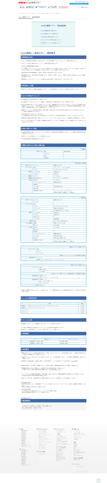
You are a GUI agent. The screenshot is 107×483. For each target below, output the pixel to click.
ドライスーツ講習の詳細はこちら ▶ (30, 65)
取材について (76, 453)
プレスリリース (77, 449)
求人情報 (75, 445)
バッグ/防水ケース (60, 449)
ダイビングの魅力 (42, 430)
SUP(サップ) (59, 455)
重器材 (59, 434)
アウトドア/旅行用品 (61, 458)
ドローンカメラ (60, 451)
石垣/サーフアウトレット (26, 446)
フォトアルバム (42, 454)
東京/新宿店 (23, 433)
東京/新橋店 (23, 434)
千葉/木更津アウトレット (26, 445)
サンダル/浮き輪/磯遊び (61, 447)
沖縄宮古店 (23, 443)
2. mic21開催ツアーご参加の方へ (49, 33)
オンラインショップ (60, 429)
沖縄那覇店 (23, 440)
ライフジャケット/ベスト (62, 442)
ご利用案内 (76, 439)
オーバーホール (77, 430)
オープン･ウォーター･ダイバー (45, 434)
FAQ (74, 448)
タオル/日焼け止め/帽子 (61, 446)
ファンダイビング (42, 452)
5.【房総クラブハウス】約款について (50, 43)
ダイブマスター (42, 445)
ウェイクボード (60, 453)
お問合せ (75, 446)
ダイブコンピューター (62, 431)
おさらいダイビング (43, 437)
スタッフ (23, 449)
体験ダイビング (42, 436)
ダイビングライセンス (43, 429)
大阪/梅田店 (23, 439)
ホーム (20, 13)
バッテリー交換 (77, 431)
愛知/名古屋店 (24, 437)
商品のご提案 (76, 451)
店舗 (22, 429)
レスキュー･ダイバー (43, 444)
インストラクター (42, 447)
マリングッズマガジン (78, 437)
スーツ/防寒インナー (62, 436)
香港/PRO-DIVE (77, 459)
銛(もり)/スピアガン (61, 457)
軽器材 (59, 433)
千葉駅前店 (23, 436)
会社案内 (75, 443)
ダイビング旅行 (41, 451)
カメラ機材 (59, 450)
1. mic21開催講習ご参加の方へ (48, 30)
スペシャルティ (43, 448)
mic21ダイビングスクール (26, 13)
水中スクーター (60, 454)
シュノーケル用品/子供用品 (62, 441)
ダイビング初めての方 (43, 431)
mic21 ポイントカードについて (80, 434)
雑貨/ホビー (59, 459)
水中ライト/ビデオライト (63, 438)
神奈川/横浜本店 (24, 430)
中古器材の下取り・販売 (78, 433)
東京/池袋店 (23, 431)
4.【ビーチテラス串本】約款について (50, 40)
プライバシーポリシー (78, 455)
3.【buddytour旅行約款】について (49, 37)
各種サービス (76, 429)
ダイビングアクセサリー (62, 437)
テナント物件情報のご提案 (79, 452)
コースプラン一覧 (42, 433)
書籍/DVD (60, 440)
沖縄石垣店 (23, 442)
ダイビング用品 (59, 430)
